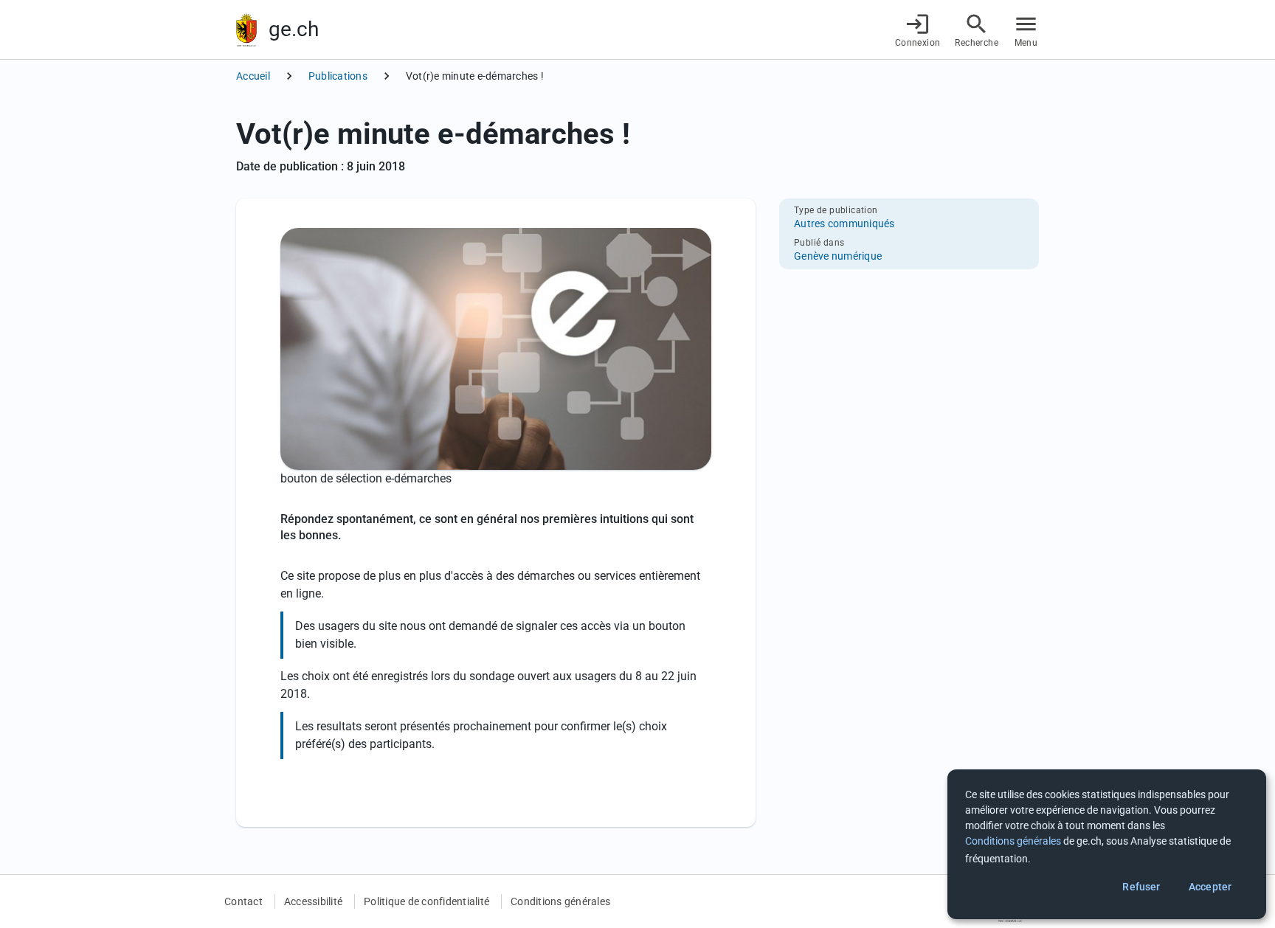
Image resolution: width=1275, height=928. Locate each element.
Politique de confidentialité (426, 901)
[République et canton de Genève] (246, 29)
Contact (243, 901)
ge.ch (294, 29)
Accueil (253, 76)
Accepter (1210, 887)
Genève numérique (838, 256)
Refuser (1141, 887)
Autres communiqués (844, 223)
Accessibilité (313, 901)
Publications (337, 76)
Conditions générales (560, 901)
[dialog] (1106, 844)
